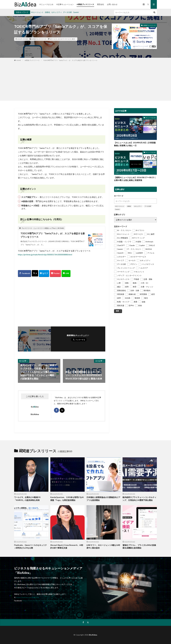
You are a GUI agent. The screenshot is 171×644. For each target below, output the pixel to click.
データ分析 (67, 12)
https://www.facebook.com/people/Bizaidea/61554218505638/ (47, 601)
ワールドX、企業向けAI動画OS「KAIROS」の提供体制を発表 (27, 498)
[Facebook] (24, 273)
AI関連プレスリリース (85, 4)
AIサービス (53, 39)
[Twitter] (35, 273)
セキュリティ (56, 12)
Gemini (76, 12)
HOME (18, 60)
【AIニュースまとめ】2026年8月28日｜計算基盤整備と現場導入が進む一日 (135, 144)
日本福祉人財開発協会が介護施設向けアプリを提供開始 (103, 498)
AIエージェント (37, 12)
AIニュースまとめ (46, 4)
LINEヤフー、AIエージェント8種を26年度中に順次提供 (103, 546)
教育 (73, 39)
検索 (117, 311)
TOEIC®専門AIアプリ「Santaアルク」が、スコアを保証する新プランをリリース (70, 60)
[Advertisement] (85, 80)
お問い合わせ (112, 4)
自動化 (47, 12)
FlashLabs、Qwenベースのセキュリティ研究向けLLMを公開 (30, 546)
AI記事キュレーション (65, 4)
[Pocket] (55, 273)
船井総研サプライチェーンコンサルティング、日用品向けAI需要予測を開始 (139, 498)
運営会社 (100, 4)
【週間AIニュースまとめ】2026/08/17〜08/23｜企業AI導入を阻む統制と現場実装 (135, 178)
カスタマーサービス (64, 39)
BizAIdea (93, 635)
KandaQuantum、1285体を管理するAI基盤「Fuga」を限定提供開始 (67, 498)
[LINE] (66, 273)
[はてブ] (44, 273)
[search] (154, 12)
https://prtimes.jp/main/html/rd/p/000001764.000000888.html (45, 254)
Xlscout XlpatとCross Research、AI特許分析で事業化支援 (66, 546)
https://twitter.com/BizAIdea (27, 597)
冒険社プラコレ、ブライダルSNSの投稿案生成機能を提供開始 (139, 546)
